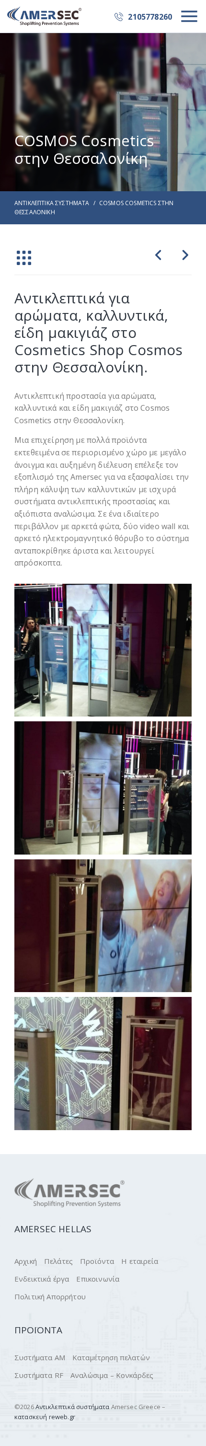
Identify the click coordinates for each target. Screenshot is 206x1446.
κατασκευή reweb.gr (44, 1416)
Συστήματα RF (38, 1375)
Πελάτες (58, 1261)
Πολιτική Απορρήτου (50, 1296)
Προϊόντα (97, 1261)
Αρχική (25, 1261)
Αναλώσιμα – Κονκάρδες (111, 1375)
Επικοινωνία (97, 1279)
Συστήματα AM (39, 1357)
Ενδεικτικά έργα (41, 1279)
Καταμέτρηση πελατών (111, 1357)
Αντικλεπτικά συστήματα (52, 203)
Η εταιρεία (139, 1261)
